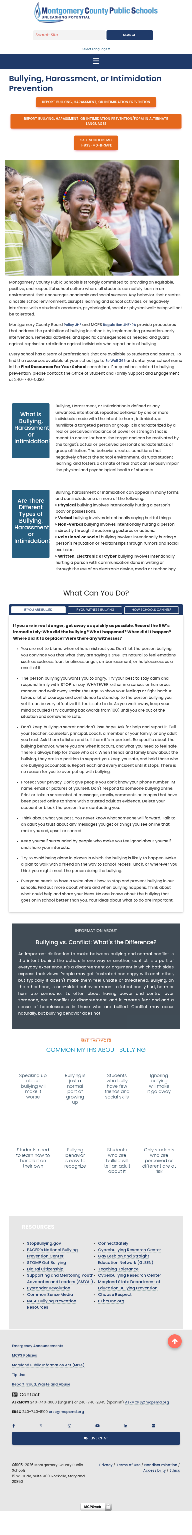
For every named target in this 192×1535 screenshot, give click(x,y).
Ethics (175, 1471)
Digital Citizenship (45, 1269)
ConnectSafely (113, 1244)
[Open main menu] (96, 61)
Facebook (13, 1425)
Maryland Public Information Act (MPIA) (48, 1365)
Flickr (153, 1425)
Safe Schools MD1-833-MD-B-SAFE (96, 143)
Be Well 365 (116, 361)
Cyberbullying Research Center (129, 1250)
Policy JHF (72, 325)
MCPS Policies (24, 1356)
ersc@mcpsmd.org (66, 1412)
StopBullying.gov (44, 1244)
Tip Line (18, 1375)
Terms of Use (128, 1465)
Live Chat (99, 1438)
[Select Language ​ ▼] (110, 49)
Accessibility (154, 1471)
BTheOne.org (111, 1301)
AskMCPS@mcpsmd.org (147, 1402)
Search (129, 35)
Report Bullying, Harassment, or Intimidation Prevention (96, 102)
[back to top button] (175, 1341)
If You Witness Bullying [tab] (95, 610)
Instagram (69, 1425)
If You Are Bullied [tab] (38, 610)
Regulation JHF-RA (119, 325)
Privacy (105, 1465)
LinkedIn (125, 1425)
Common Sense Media (50, 1295)
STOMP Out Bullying (46, 1263)
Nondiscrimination (160, 1465)
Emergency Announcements (37, 1346)
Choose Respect (115, 1295)
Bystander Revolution (48, 1288)
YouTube (97, 1425)
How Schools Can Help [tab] (152, 610)
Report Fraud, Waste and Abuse (41, 1384)
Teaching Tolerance (118, 1269)
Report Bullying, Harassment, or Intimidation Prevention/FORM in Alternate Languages (96, 121)
